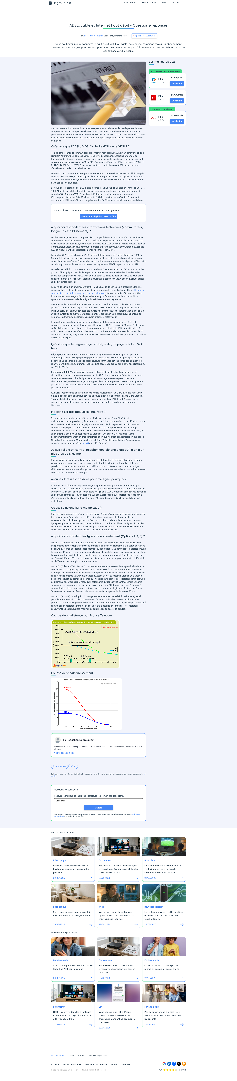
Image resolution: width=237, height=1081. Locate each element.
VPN (164, 2)
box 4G (85, 443)
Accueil (54, 1055)
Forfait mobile (149, 2)
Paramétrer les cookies (98, 1070)
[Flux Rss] (184, 1064)
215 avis (182, 1070)
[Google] (164, 1064)
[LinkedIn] (169, 1064)
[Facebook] (174, 1064)
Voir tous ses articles (64, 753)
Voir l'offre (177, 83)
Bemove (85, 1070)
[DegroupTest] (60, 3)
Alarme (175, 2)
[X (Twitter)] (179, 1064)
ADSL (73, 766)
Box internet (130, 2)
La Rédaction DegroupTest (93, 36)
